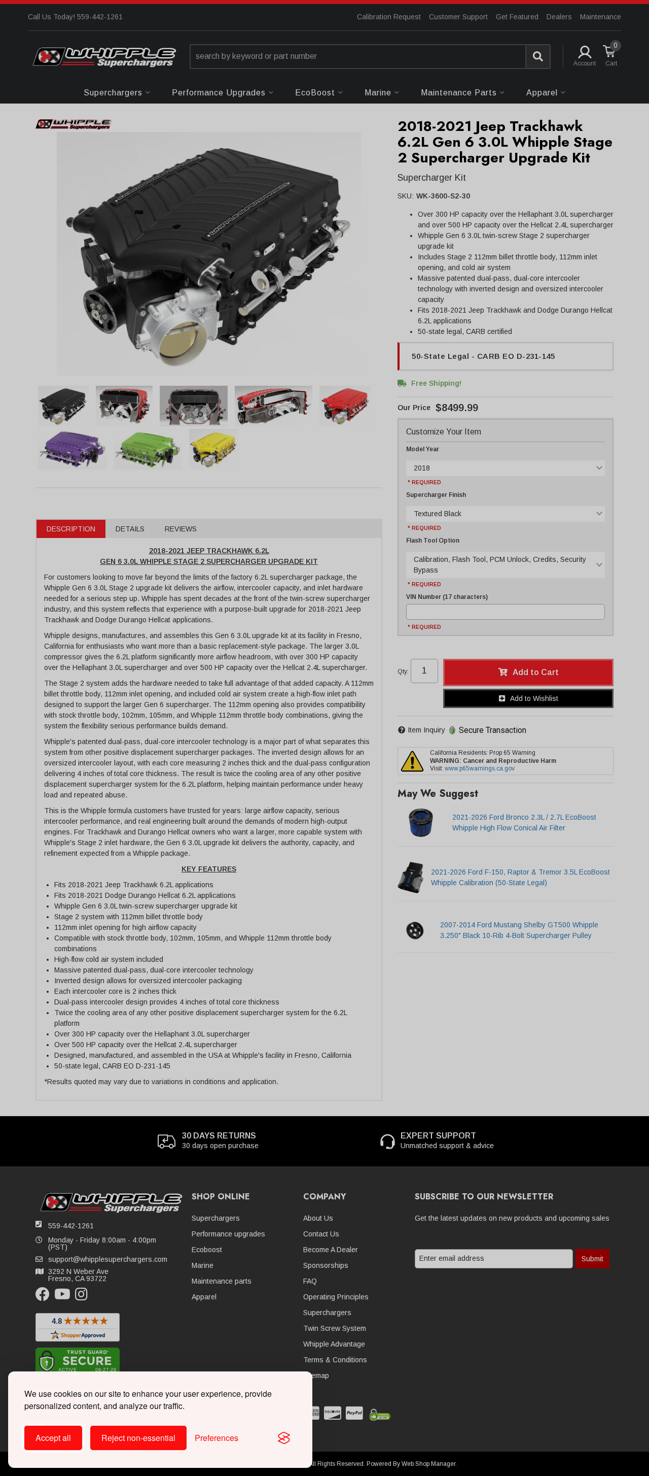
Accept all (53, 1438)
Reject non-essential (138, 1438)
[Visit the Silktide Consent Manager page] (284, 1438)
